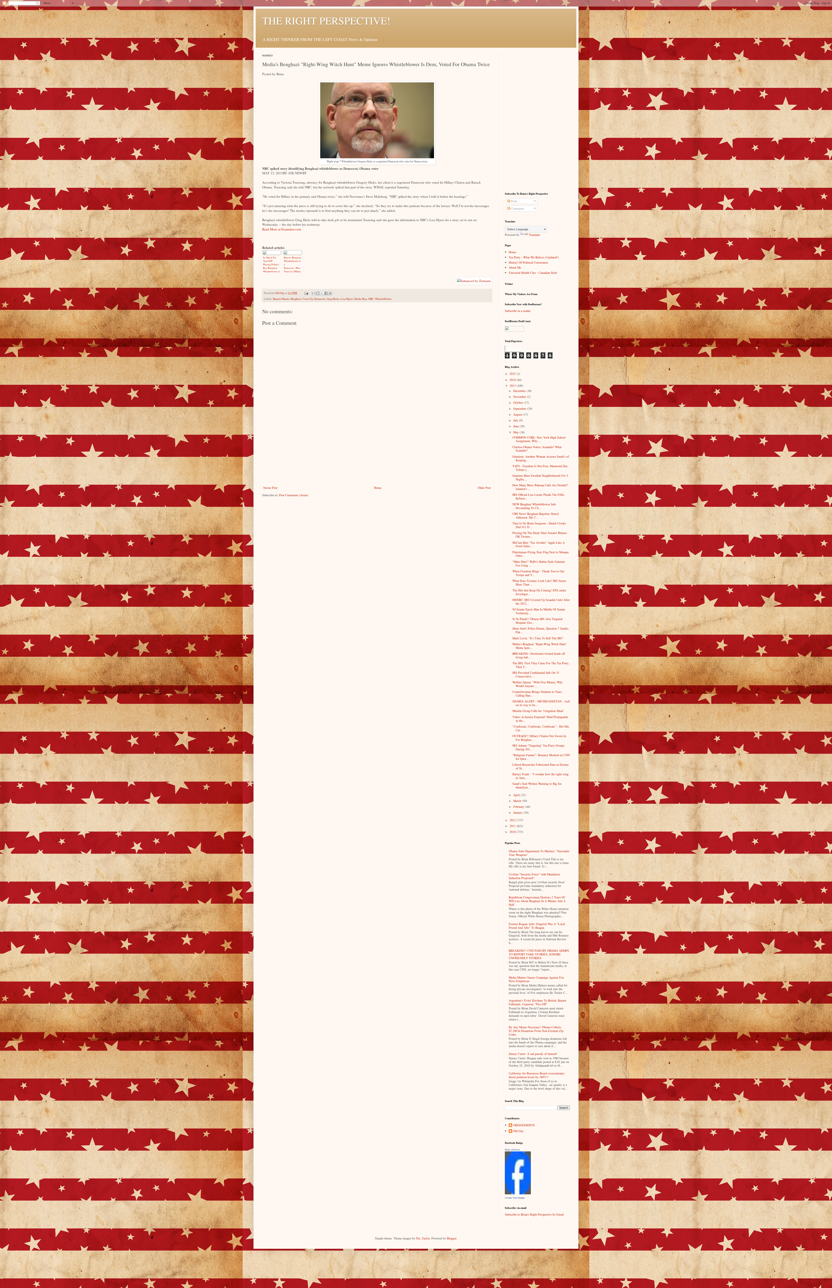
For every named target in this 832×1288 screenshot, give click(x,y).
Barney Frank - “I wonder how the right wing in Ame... (540, 776)
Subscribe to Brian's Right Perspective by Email (534, 1214)
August (518, 414)
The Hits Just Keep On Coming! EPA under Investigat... (539, 592)
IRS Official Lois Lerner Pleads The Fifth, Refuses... (538, 496)
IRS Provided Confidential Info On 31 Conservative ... (535, 674)
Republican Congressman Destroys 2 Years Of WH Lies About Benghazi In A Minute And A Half (537, 901)
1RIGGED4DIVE (524, 1125)
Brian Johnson (512, 1149)
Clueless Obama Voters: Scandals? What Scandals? (537, 449)
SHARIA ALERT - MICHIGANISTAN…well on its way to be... (541, 703)
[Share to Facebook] (326, 293)
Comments (517, 208)
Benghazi (296, 299)
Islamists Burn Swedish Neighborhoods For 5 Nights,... (540, 477)
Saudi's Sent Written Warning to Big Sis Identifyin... (537, 785)
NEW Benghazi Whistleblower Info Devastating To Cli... (534, 506)
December (519, 391)
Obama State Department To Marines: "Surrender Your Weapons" (539, 853)
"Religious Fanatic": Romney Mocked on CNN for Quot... (541, 757)
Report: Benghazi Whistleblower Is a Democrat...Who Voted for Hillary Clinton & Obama (292, 264)
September (520, 408)
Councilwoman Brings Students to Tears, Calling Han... (537, 693)
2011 (513, 826)
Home (377, 488)
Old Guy (518, 1131)
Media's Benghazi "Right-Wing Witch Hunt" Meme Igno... (539, 646)
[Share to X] (322, 293)
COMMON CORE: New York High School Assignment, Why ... (539, 439)
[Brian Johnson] (518, 1193)
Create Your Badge (515, 1198)
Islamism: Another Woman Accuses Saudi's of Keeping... (540, 458)
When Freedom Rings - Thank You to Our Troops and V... (538, 573)
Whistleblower (383, 299)
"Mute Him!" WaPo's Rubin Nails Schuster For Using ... (538, 563)
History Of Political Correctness (528, 262)
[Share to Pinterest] (330, 293)
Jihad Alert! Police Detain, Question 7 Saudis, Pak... (540, 630)
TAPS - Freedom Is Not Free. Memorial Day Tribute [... (540, 468)
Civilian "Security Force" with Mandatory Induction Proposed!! (534, 876)
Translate (534, 235)
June (516, 426)
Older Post (484, 488)
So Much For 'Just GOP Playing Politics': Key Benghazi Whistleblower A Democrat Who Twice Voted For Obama (271, 264)
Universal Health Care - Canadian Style (533, 273)
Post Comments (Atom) (293, 495)
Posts (513, 201)
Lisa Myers (346, 299)
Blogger (451, 1238)
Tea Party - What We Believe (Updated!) (534, 257)
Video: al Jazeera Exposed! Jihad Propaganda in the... (540, 719)
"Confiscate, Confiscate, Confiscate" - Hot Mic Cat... (540, 728)
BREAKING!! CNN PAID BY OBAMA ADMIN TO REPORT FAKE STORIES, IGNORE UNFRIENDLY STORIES (539, 954)
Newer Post (270, 488)
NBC (371, 299)
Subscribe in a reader (518, 311)
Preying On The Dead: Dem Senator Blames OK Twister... (539, 535)
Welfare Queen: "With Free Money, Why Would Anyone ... (537, 684)
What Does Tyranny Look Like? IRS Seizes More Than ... (539, 582)
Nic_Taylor (423, 1238)
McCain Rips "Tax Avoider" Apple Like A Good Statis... (538, 544)
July (516, 420)
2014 (513, 380)
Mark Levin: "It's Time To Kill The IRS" (537, 638)
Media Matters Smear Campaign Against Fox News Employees (536, 979)
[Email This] (314, 293)
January (518, 812)
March (517, 801)
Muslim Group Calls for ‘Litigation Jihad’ (538, 711)
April (517, 795)
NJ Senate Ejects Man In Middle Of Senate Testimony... (538, 611)
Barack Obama (281, 299)
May (516, 432)
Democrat (319, 299)
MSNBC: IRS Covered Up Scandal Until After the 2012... (541, 602)
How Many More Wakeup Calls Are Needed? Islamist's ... (540, 487)
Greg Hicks (333, 299)
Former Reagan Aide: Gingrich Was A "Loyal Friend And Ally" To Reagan (537, 926)
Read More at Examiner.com (281, 229)
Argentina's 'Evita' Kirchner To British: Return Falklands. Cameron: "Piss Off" (537, 1002)
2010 (513, 832)
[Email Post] (306, 293)
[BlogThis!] (318, 293)
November (520, 397)
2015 (513, 374)
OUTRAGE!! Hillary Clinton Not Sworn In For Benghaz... (539, 738)
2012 (513, 820)
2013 (513, 386)
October (518, 402)
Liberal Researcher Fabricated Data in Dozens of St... (540, 766)
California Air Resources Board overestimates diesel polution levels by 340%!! (536, 1075)
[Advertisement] (377, 452)
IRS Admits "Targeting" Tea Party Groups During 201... (538, 747)
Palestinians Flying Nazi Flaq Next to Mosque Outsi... (540, 554)
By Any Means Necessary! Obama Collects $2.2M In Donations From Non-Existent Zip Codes (536, 1031)
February (519, 807)
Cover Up (307, 299)
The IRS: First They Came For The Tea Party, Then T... (540, 665)
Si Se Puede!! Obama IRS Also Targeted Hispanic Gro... (537, 621)
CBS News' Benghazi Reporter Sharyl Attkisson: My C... (535, 515)
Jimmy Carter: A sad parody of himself (533, 1054)
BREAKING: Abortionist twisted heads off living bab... (538, 655)
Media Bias (360, 299)
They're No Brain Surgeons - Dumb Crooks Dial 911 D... (539, 525)
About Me (515, 267)
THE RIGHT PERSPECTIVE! (326, 20)
